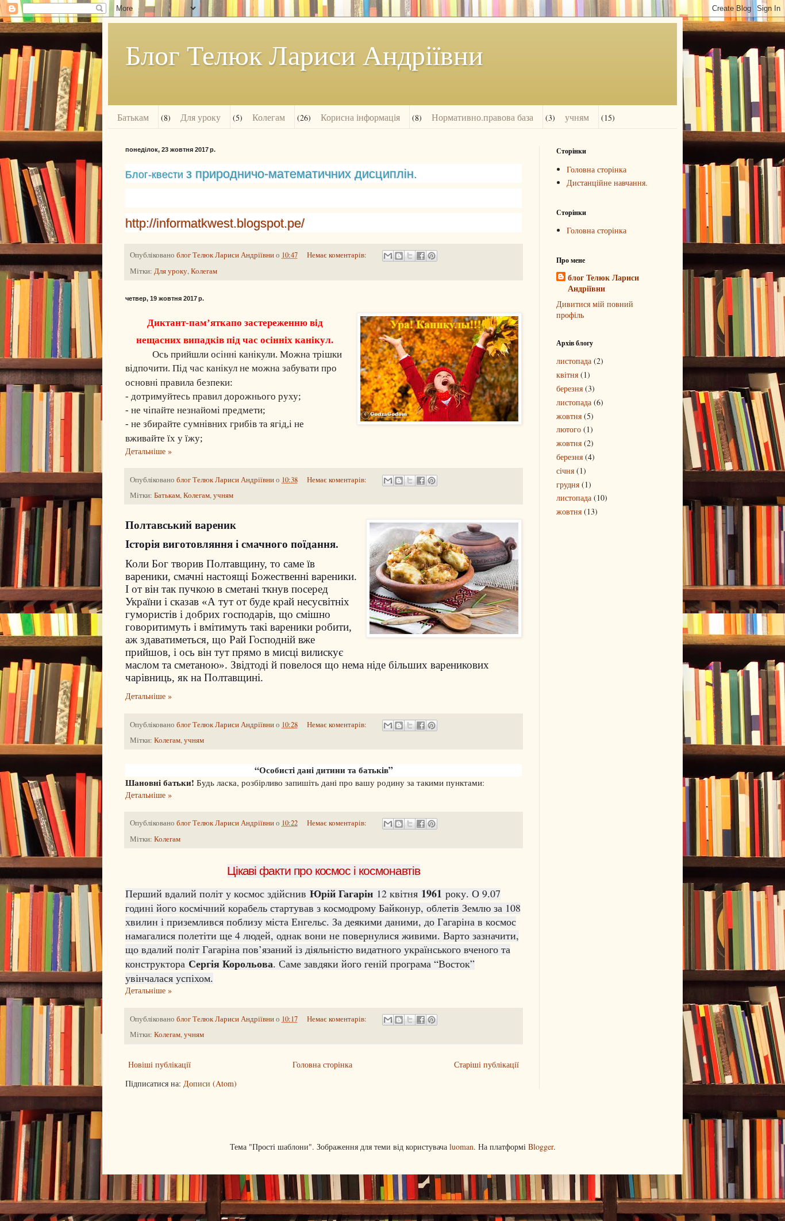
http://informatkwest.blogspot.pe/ (215, 223)
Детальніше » (148, 451)
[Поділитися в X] (409, 256)
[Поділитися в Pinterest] (431, 256)
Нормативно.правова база (482, 117)
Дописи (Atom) (210, 1083)
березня (569, 388)
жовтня (569, 415)
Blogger (540, 1146)
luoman (461, 1146)
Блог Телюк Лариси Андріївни (304, 54)
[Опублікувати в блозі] (399, 256)
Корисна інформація (360, 117)
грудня (567, 484)
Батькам (133, 117)
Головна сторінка (322, 1064)
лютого (568, 429)
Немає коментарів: (337, 255)
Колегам (268, 117)
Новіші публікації (159, 1064)
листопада (573, 360)
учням (577, 117)
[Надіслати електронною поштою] (388, 256)
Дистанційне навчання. (607, 182)
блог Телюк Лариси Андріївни (603, 283)
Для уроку (200, 117)
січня (565, 470)
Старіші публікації (486, 1064)
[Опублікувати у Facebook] (420, 256)
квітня (567, 374)
